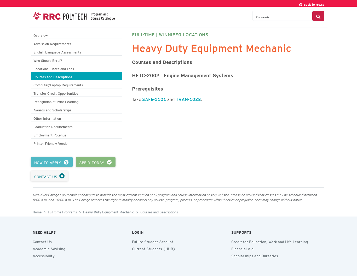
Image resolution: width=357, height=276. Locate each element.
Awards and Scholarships (52, 109)
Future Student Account (152, 241)
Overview (40, 35)
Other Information (47, 118)
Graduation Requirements (52, 126)
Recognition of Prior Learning (55, 101)
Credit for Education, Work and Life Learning (269, 241)
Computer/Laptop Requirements (58, 84)
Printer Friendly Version (51, 143)
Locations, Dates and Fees (53, 68)
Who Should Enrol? (47, 60)
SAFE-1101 (154, 98)
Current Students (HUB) (153, 248)
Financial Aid (242, 248)
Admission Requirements (52, 43)
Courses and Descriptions (52, 76)
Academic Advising (49, 248)
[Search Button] (318, 16)
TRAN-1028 (188, 98)
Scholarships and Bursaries (254, 255)
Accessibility (44, 255)
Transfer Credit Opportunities (55, 93)
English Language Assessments (57, 51)
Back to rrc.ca (313, 4)
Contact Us (42, 241)
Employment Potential (50, 134)
